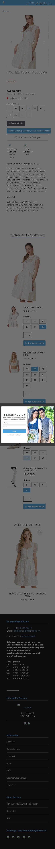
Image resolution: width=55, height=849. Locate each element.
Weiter (14, 431)
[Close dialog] (52, 408)
